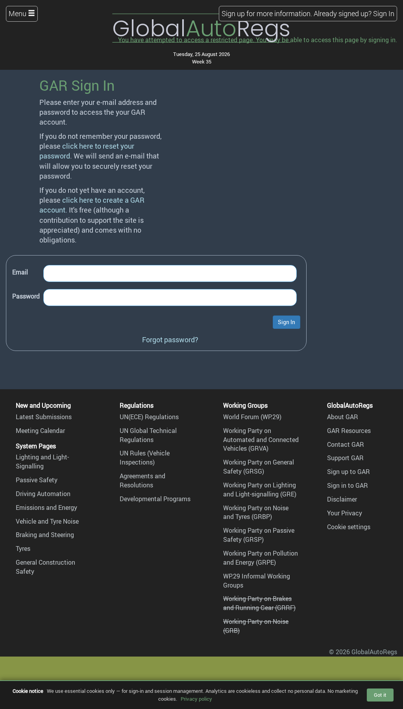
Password (26, 296)
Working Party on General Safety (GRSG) (258, 467)
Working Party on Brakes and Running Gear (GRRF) (259, 603)
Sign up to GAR (348, 471)
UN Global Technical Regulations (148, 435)
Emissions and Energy (46, 507)
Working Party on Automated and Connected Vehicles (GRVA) (261, 439)
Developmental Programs (155, 498)
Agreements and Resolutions (142, 480)
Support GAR (345, 457)
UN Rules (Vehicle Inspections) (145, 457)
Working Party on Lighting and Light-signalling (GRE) (259, 489)
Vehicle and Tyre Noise (47, 521)
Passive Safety (36, 480)
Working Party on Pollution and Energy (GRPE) (260, 558)
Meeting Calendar (40, 430)
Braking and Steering (45, 534)
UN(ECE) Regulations (149, 416)
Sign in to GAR (347, 485)
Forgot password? (170, 339)
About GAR (342, 416)
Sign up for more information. (267, 13)
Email (20, 272)
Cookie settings (348, 526)
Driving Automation (43, 493)
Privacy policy (196, 698)
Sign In (383, 13)
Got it (380, 694)
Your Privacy (344, 513)
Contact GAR (345, 444)
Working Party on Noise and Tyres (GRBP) (255, 512)
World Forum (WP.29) (252, 416)
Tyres (23, 548)
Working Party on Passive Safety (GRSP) (258, 535)
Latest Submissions (44, 416)
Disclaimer (342, 499)
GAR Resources (349, 430)
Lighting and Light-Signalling (42, 461)
